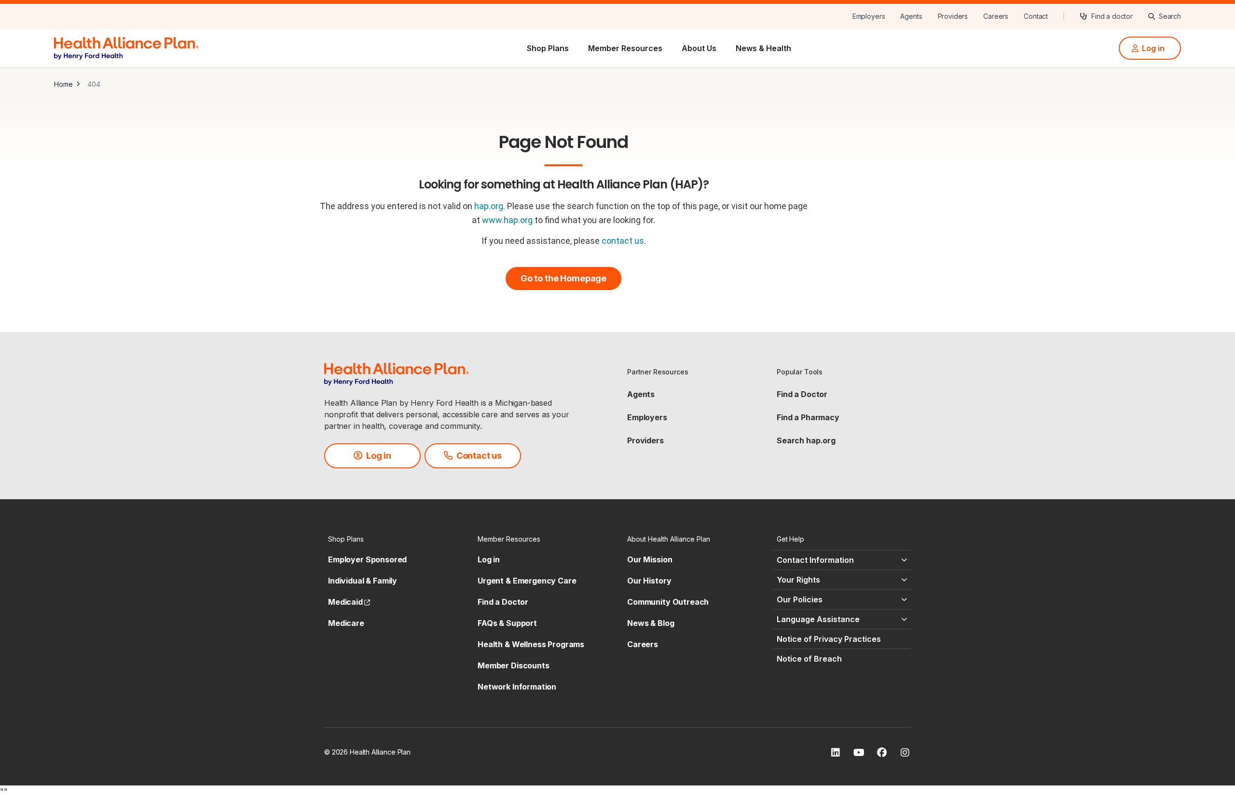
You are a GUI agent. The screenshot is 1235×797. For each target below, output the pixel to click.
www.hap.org (507, 220)
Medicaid (349, 602)
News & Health (763, 48)
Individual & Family (362, 580)
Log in (489, 559)
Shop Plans (548, 48)
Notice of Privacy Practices (829, 639)
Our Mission (649, 559)
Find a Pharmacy (808, 417)
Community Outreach (668, 602)
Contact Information (815, 560)
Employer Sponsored (367, 559)
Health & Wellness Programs (531, 644)
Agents (641, 394)
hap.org (488, 206)
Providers (645, 440)
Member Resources (625, 48)
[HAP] (126, 47)
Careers (642, 644)
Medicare (346, 623)
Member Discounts (513, 665)
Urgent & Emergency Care (527, 580)
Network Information (517, 686)
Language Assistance (818, 619)
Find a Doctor (802, 394)
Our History (649, 580)
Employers (647, 417)
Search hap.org (806, 440)
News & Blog (650, 623)
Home (63, 84)
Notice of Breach (809, 659)
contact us (623, 241)
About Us (699, 48)
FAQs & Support (507, 623)
